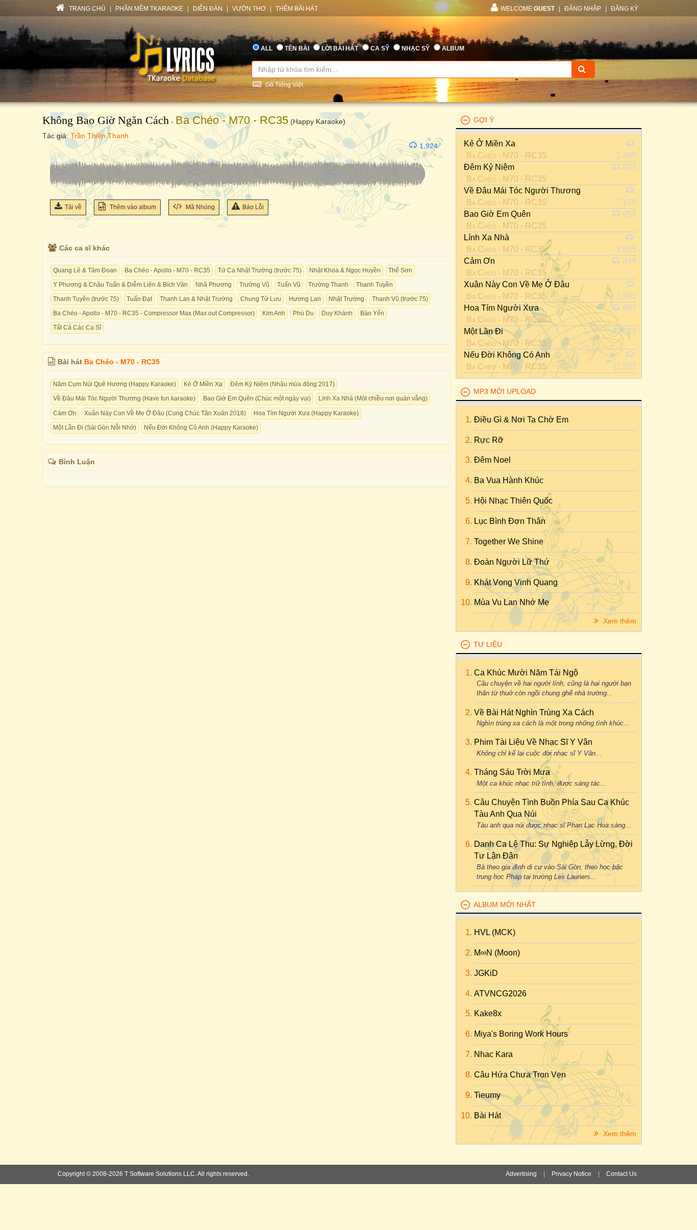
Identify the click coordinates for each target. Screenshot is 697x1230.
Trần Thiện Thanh (99, 136)
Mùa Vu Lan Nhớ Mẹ (511, 602)
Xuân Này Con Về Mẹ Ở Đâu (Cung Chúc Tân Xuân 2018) (165, 413)
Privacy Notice (571, 1173)
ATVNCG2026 (500, 993)
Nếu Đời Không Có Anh (507, 354)
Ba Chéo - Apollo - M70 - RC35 (167, 270)
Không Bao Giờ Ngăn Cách (105, 120)
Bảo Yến (372, 313)
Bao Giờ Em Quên (497, 214)
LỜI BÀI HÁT (339, 48)
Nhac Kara (493, 1054)
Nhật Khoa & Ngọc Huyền (345, 270)
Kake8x (488, 1013)
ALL (266, 48)
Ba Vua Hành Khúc (508, 480)
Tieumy (487, 1095)
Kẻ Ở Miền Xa (203, 384)
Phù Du (303, 313)
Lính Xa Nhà (486, 237)
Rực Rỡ (489, 440)
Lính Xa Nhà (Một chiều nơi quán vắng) (373, 398)
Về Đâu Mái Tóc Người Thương (522, 190)
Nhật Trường (346, 299)
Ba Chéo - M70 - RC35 (232, 120)
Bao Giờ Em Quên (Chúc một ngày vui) (257, 398)
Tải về (73, 207)
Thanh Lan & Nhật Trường (196, 299)
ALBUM (453, 48)
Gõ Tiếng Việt (283, 84)
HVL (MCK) (494, 932)
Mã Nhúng (199, 207)
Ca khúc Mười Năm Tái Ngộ (526, 672)
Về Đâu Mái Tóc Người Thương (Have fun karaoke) (124, 398)
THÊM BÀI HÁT (297, 8)
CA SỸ (379, 48)
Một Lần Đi (483, 331)
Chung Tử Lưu (260, 299)
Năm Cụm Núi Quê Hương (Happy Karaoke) (114, 384)
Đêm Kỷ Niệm (489, 167)
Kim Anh (273, 313)
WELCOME (528, 8)
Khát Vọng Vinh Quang (516, 582)
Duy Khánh (337, 313)
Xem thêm (618, 621)
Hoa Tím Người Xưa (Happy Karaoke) (306, 413)
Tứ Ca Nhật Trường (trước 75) (260, 270)
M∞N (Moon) (497, 952)
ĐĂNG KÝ (624, 8)
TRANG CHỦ (86, 8)
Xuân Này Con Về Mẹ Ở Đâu (516, 284)
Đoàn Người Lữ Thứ (512, 562)
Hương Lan (305, 299)
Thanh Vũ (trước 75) (400, 299)
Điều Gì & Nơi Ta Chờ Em (521, 419)
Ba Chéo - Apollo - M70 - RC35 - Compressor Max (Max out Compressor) (154, 313)
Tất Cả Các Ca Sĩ (77, 327)
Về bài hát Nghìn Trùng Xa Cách (534, 712)
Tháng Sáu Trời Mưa (512, 772)
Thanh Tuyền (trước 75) (86, 299)
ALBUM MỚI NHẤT (505, 904)
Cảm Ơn (65, 413)
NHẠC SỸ (416, 48)
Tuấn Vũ (289, 284)
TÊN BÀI (297, 48)
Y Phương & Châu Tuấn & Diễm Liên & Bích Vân (120, 284)
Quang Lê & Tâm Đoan (85, 270)
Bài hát (487, 1115)
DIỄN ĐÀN (207, 8)
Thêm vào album (132, 207)
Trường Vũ (254, 284)
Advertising (521, 1173)
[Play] (60, 146)
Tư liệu (488, 644)
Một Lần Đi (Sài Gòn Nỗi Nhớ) (94, 427)
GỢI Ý (484, 120)
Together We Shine (508, 541)
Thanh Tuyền (374, 284)
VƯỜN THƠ (249, 8)
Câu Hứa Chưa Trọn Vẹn (520, 1074)
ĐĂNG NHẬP (582, 8)
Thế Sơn (400, 270)
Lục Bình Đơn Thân (509, 521)
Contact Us (621, 1173)
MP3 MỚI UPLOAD (505, 391)
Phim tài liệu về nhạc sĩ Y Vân (533, 742)
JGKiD (486, 973)
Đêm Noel (492, 460)
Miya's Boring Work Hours (521, 1034)
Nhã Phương (213, 284)
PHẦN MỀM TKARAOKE (149, 8)
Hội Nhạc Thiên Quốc (513, 500)
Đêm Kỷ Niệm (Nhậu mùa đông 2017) (282, 384)
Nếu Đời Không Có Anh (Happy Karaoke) (201, 427)
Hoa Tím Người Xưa (501, 308)
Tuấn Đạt (139, 299)
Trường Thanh (328, 284)
